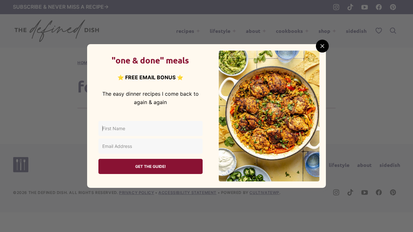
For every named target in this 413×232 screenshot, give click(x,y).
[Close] (322, 46)
